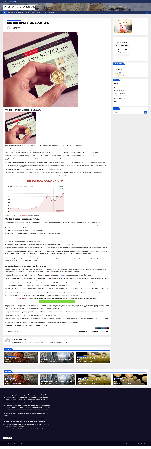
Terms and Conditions (72, 447)
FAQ (45, 12)
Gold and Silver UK (16, 27)
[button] (144, 12)
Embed (123, 75)
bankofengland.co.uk (62, 275)
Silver (33, 12)
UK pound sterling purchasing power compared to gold (93, 331)
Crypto (39, 12)
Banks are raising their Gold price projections (56, 359)
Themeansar (23, 443)
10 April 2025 (82, 383)
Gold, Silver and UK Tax (12, 331)
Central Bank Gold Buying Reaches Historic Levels (92, 358)
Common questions (134, 443)
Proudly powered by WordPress (8, 443)
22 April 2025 (9, 383)
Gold (27, 12)
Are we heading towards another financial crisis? (19, 358)
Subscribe (51, 12)
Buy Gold (43, 357)
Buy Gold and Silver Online (15, 12)
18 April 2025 (45, 383)
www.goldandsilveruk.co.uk (48, 312)
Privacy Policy (140, 443)
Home (122, 443)
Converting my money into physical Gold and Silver (129, 380)
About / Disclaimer (126, 443)
